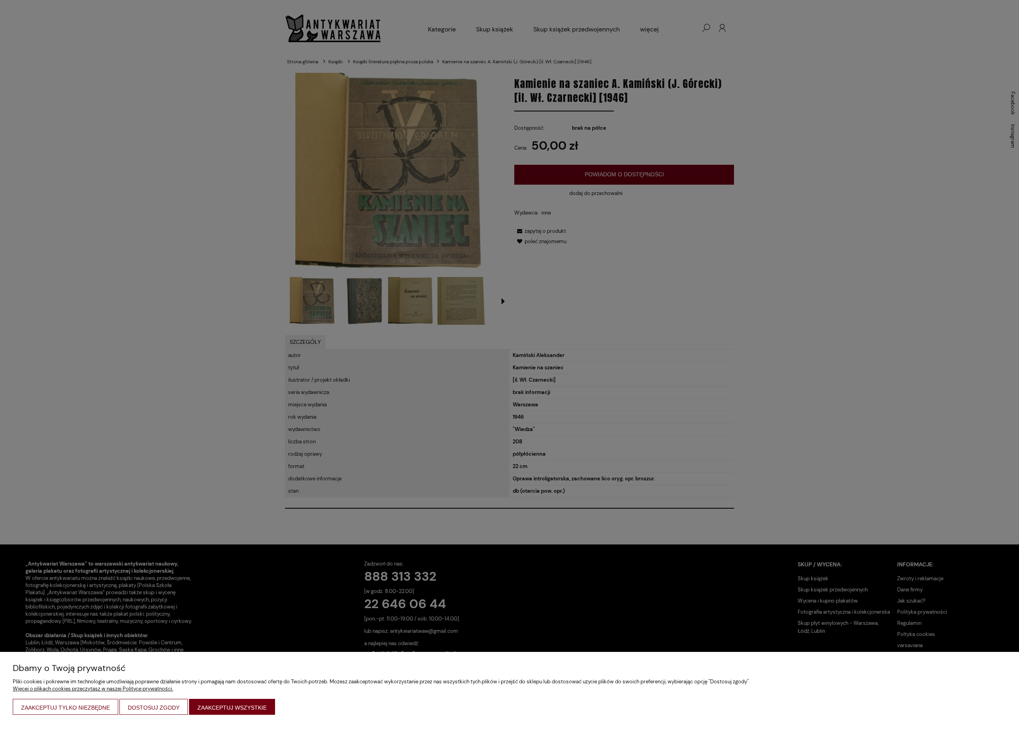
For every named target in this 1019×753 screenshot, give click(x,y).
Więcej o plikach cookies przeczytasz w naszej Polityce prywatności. (93, 688)
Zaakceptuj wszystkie (232, 707)
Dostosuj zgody (154, 707)
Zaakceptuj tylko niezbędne (65, 707)
